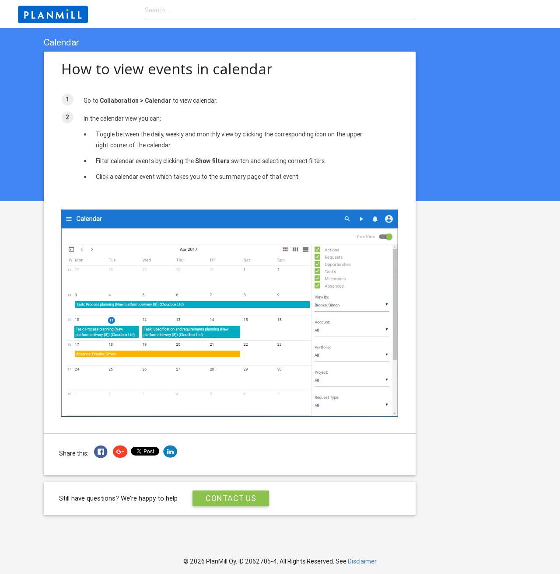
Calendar (61, 42)
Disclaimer (362, 561)
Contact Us (231, 498)
